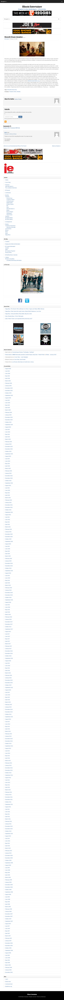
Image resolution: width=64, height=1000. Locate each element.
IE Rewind (7, 190)
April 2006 (7, 962)
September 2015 (9, 687)
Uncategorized (8, 221)
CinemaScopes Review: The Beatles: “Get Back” (23, 352)
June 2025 (7, 402)
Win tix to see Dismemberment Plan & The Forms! (15, 146)
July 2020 (7, 546)
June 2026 (7, 373)
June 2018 (7, 607)
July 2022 (7, 488)
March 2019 (8, 585)
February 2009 (8, 879)
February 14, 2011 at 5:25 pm (10, 133)
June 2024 (7, 432)
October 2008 (8, 889)
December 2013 (9, 738)
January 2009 (8, 882)
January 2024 (8, 444)
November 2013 (9, 741)
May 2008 (7, 901)
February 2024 (8, 441)
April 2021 (7, 524)
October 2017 (8, 626)
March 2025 (8, 410)
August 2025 (8, 397)
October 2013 (8, 743)
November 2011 (8, 799)
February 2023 (8, 471)
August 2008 (8, 894)
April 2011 (7, 816)
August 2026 (8, 368)
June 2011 (7, 811)
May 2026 (7, 376)
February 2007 (8, 938)
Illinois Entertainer (32, 6)
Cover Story (8, 182)
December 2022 (9, 475)
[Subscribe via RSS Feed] (5, 122)
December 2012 (9, 767)
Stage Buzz (7, 234)
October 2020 (8, 539)
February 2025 (8, 412)
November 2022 (9, 478)
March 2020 (8, 556)
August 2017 (8, 631)
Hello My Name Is (9, 186)
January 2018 (8, 619)
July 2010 (7, 838)
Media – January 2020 (51, 354)
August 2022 (8, 485)
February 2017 (8, 646)
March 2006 (8, 965)
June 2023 (7, 461)
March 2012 (8, 789)
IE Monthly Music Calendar (11, 255)
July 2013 (7, 750)
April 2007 (7, 933)
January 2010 (8, 853)
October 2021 (8, 509)
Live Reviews (8, 228)
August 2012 (8, 777)
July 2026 (7, 371)
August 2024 (8, 427)
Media (7, 210)
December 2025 (9, 388)
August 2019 (8, 573)
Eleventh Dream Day (12, 89)
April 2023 (7, 466)
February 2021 (8, 529)
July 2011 (7, 809)
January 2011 (8, 823)
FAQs (6, 249)
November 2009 (9, 858)
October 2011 (8, 802)
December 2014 (9, 709)
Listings (7, 257)
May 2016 (7, 668)
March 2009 (8, 877)
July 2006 (7, 955)
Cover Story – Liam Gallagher (21, 357)
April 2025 (7, 407)
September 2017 (9, 629)
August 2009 (8, 865)
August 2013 (8, 748)
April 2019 (7, 582)
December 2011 (8, 797)
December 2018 (9, 592)
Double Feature (10, 204)
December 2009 (9, 855)
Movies (6, 230)
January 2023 (8, 473)
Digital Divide (9, 202)
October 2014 (8, 714)
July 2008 (7, 897)
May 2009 (7, 872)
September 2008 (9, 892)
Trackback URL (6, 127)
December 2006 (9, 943)
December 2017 (9, 621)
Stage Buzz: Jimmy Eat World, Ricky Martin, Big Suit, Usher (18, 313)
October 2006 (8, 948)
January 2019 (8, 590)
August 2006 (8, 952)
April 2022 (7, 495)
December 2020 (9, 534)
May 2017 (7, 638)
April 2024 (7, 436)
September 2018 (9, 600)
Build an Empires (56, 146)
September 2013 (9, 746)
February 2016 (8, 675)
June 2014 (7, 724)
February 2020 (8, 558)
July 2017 (7, 634)
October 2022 (8, 480)
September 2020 (9, 541)
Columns (7, 196)
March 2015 (8, 702)
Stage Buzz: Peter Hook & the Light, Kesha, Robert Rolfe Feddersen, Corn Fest (23, 311)
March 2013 (8, 760)
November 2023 (9, 449)
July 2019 (7, 575)
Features (7, 216)
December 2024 (9, 417)
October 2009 (8, 860)
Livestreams (8, 192)
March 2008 (8, 906)
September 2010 (9, 833)
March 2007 (8, 935)
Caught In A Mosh (10, 199)
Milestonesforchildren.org (34, 81)
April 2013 (7, 758)
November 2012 (9, 770)
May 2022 (7, 492)
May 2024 (7, 434)
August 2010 (8, 836)
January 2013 (8, 765)
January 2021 (8, 531)
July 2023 (7, 458)
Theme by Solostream (41, 996)
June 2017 (7, 636)
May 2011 (7, 814)
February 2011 (8, 821)
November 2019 (9, 565)
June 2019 (7, 578)
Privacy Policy (8, 252)
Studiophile (9, 213)
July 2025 (7, 400)
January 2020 (8, 561)
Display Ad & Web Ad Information (12, 244)
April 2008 (7, 904)
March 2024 (8, 439)
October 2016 (8, 656)
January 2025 (8, 415)
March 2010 (8, 848)
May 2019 (7, 580)
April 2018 (7, 612)
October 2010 (8, 831)
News (15, 91)
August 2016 (8, 660)
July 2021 (7, 517)
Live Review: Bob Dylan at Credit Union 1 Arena (23, 362)
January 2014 (8, 736)
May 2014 (7, 726)
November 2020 (9, 536)
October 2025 (8, 393)
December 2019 (9, 563)
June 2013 (7, 753)
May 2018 (7, 609)
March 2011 (8, 819)
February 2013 (8, 763)
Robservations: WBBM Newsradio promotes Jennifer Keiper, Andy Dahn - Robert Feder (24, 354)
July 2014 (7, 721)
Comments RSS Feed (15, 127)
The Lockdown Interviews (11, 187)
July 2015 (7, 692)
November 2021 (9, 507)
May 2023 (7, 463)
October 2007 (8, 918)
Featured (11, 91)
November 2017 (9, 624)
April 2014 (7, 729)
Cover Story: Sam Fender (20, 359)
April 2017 (7, 641)
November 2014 (9, 711)
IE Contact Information (10, 246)
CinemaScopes (10, 201)
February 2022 (8, 500)
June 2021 (7, 519)
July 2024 (7, 429)
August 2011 (8, 806)
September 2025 (9, 395)
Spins (6, 233)
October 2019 (8, 568)
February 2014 (8, 733)
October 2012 (8, 772)
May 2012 (7, 785)
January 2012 (8, 794)
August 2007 (8, 923)
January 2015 (8, 707)
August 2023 (8, 456)
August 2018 (8, 602)
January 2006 (8, 970)
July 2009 (7, 867)
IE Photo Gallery (9, 219)
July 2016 (7, 663)
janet (5, 132)
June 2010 (7, 841)
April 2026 (7, 378)
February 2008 (8, 909)
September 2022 (9, 483)
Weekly (18, 91)
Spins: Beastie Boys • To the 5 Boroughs (14, 316)
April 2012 (7, 787)
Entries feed (8, 981)
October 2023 (8, 451)
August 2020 (8, 544)
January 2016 (8, 677)
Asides (6, 180)
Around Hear (9, 198)
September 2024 (9, 424)
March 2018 (8, 614)
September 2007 (9, 921)
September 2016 (9, 658)
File (7, 205)
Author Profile (18, 99)
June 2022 (7, 490)
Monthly (7, 195)
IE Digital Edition (9, 217)
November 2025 (9, 390)
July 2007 (7, 926)
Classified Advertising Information (14, 260)
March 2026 (8, 380)
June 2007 (7, 928)
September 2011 (9, 804)
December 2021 (9, 505)
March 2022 (8, 497)
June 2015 (7, 694)
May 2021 (7, 522)
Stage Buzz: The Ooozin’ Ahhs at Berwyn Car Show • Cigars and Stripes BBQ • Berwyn (24, 308)
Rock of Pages (9, 211)
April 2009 (7, 875)
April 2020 (7, 553)
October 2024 (8, 422)
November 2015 (9, 682)
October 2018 (8, 597)
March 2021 (8, 526)
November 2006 (9, 945)
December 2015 (9, 680)
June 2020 (7, 548)
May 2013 (7, 755)
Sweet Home (9, 214)
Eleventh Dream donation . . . (14, 37)
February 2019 (8, 587)
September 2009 (9, 862)
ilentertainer (6, 38)
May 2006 (7, 960)
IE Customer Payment (10, 251)
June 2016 (7, 665)
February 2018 (8, 617)
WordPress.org (8, 986)
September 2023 (9, 453)
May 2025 (7, 405)
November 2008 (9, 887)
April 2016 (7, 670)
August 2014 (8, 719)
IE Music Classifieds (9, 258)
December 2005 (9, 972)
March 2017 (8, 643)
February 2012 (8, 792)
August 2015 (8, 690)
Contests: (7, 241)
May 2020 (7, 551)
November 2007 (9, 916)
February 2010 (8, 850)
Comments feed (8, 984)
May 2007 (7, 931)
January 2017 (8, 648)
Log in (6, 979)
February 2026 (8, 383)
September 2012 (9, 775)
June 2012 (7, 782)
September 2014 (9, 716)
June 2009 (7, 870)
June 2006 (7, 957)
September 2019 (9, 570)
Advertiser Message (11, 227)
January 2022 (8, 502)
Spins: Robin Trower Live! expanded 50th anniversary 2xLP (18, 318)
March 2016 (8, 673)
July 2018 (7, 604)
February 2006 (8, 967)
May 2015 (7, 697)
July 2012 (7, 780)
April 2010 (7, 845)
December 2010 (9, 826)
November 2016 (9, 653)
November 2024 (9, 419)
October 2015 (8, 685)
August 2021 (8, 514)
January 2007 (8, 940)
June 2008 (7, 899)
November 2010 (9, 828)
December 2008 (9, 884)
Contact (7, 248)
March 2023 (8, 468)
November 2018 (9, 595)
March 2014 (8, 731)
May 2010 (7, 843)
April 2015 (7, 699)
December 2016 (9, 651)
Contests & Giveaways (10, 225)
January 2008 (8, 911)
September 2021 (9, 512)
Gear (7, 207)
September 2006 (9, 950)
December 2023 (9, 446)
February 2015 (8, 704)
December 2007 (9, 914)
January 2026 (8, 385)
